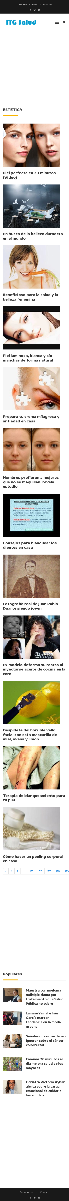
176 (40, 871)
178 (58, 871)
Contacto (46, 4)
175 (31, 871)
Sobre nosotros (28, 4)
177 (49, 871)
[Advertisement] (34, 67)
